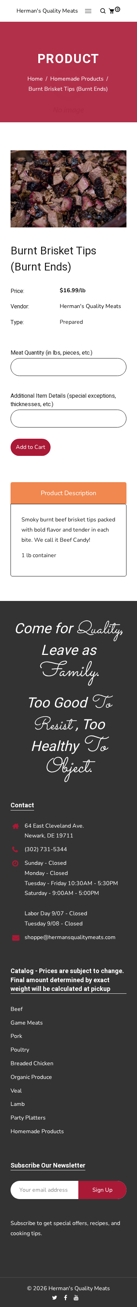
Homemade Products (77, 79)
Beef (16, 1009)
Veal (16, 1091)
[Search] (102, 11)
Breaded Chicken (32, 1063)
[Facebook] (66, 1298)
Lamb (18, 1104)
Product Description (68, 493)
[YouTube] (77, 1298)
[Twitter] (55, 1298)
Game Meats (27, 1023)
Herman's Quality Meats (47, 11)
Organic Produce (31, 1077)
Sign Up (102, 1190)
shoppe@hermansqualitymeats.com (70, 937)
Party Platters (28, 1118)
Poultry (20, 1050)
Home (35, 79)
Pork (16, 1036)
